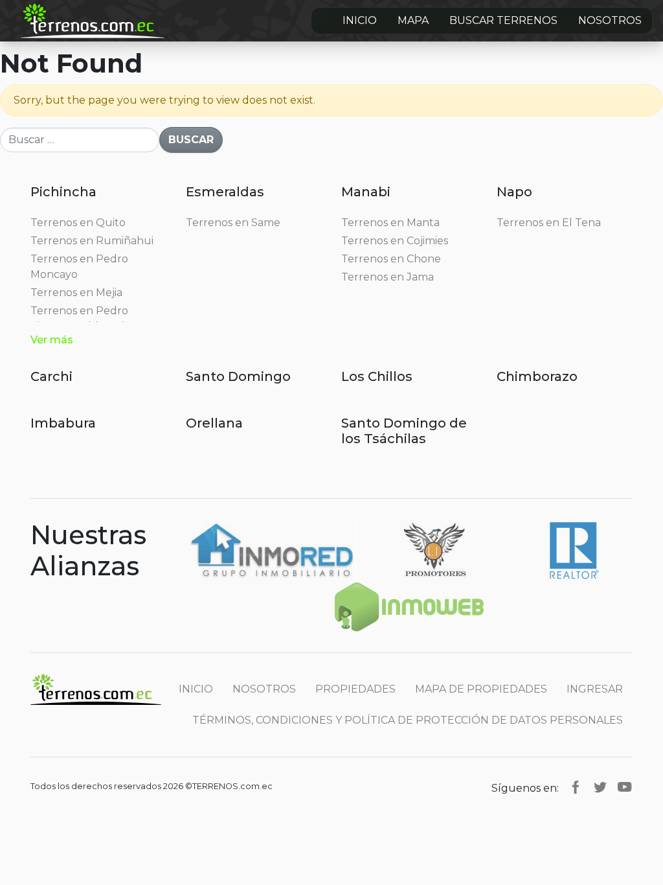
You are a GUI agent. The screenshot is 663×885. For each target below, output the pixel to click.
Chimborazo (537, 376)
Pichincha (63, 192)
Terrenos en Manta (390, 222)
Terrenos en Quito (78, 222)
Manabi (365, 192)
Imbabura (63, 423)
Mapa (413, 20)
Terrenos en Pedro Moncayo (79, 267)
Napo (514, 192)
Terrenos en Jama (387, 277)
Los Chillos (376, 376)
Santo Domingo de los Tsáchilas (404, 430)
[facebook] (575, 786)
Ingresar (595, 689)
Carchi (51, 376)
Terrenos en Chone (391, 259)
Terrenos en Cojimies (394, 241)
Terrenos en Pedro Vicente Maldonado (80, 318)
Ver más (51, 340)
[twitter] (600, 786)
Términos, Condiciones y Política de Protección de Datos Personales (407, 720)
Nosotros (610, 20)
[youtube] (625, 786)
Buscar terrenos (503, 20)
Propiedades (355, 689)
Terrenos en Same (233, 222)
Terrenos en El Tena (549, 222)
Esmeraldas (225, 192)
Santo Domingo (238, 376)
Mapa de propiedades (481, 689)
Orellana (214, 423)
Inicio (360, 20)
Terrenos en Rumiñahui (91, 241)
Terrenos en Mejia (76, 292)
